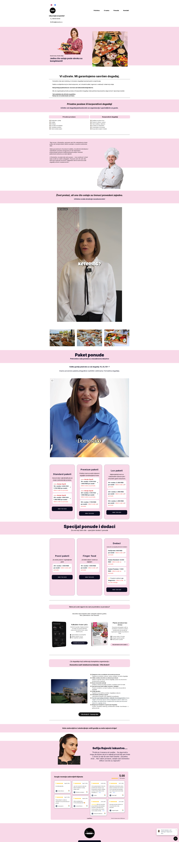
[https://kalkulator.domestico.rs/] (59, 634)
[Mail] (55, 5)
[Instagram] (51, 5)
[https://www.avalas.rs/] (69, 691)
